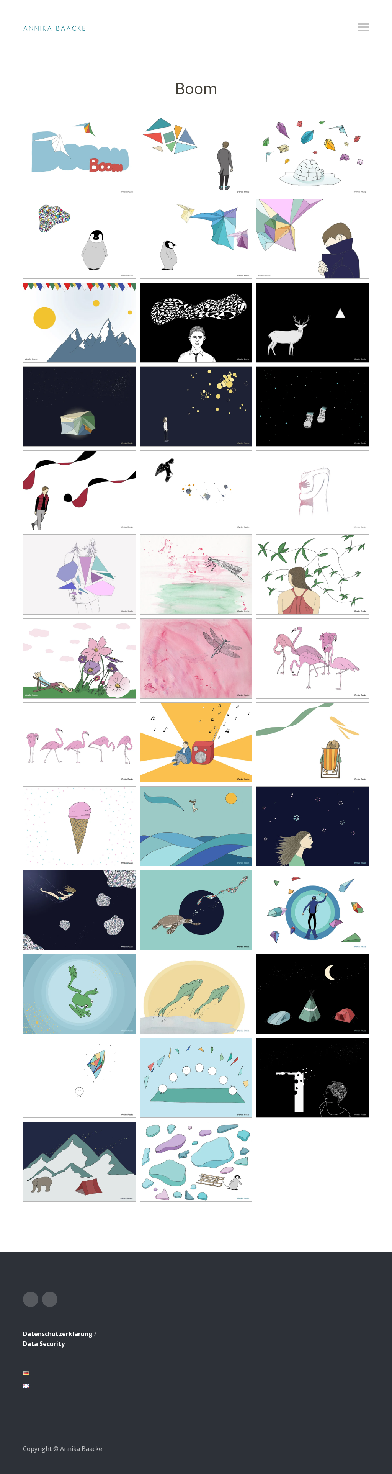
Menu (363, 27)
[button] (79, 155)
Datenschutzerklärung (58, 1334)
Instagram (49, 1299)
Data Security (44, 1344)
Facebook (30, 1299)
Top (361, 1448)
